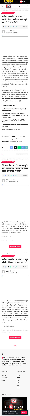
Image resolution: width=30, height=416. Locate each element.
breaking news (6, 139)
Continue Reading (15, 246)
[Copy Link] (16, 26)
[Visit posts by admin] (3, 32)
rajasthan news (17, 141)
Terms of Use (14, 413)
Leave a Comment (23, 154)
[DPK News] (8, 6)
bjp (17, 136)
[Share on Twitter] (8, 26)
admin (7, 30)
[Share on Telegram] (13, 26)
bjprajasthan (21, 136)
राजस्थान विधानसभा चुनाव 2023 (8, 12)
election (18, 139)
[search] (19, 6)
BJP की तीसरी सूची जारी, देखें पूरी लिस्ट (11, 129)
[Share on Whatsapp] (11, 26)
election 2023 (5, 141)
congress (12, 139)
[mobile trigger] (3, 6)
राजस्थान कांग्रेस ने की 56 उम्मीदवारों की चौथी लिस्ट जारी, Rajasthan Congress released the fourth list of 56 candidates (15, 115)
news (11, 141)
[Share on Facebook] (5, 26)
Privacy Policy (6, 413)
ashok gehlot (11, 136)
